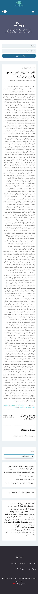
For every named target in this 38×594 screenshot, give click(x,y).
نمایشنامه (31, 533)
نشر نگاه (13, 530)
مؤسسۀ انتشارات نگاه (18, 522)
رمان (12, 511)
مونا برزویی (19, 530)
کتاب (7, 532)
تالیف (16, 405)
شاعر (19, 517)
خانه (35, 563)
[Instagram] (17, 557)
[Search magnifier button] (32, 456)
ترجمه (13, 405)
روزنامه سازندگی (23, 514)
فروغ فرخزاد (31, 522)
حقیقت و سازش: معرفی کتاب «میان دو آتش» (21, 492)
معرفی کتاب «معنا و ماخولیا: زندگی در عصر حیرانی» (20, 483)
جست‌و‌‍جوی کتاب (18, 56)
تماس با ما (14, 563)
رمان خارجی (31, 514)
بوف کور (16, 86)
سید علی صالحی (26, 517)
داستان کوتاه (17, 512)
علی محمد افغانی (19, 520)
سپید (32, 517)
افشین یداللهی (14, 504)
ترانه (26, 509)
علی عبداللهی (28, 407)
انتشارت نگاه (14, 507)
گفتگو (27, 535)
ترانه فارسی (21, 509)
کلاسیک (32, 535)
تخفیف (31, 509)
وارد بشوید (17, 436)
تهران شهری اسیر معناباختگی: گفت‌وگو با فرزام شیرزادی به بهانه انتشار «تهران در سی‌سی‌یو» (21, 467)
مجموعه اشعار (30, 525)
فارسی (7, 519)
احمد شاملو (30, 503)
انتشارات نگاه (21, 405)
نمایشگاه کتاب (22, 532)
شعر (15, 517)
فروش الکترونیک (31, 569)
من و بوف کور (20, 407)
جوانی (9, 405)
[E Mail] (21, 557)
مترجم (5, 522)
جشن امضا (31, 512)
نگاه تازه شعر (13, 533)
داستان (24, 511)
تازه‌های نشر (11, 30)
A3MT (14, 583)
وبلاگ (29, 563)
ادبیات (21, 503)
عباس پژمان (14, 133)
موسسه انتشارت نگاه (28, 530)
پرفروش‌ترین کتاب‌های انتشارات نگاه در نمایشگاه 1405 (19, 472)
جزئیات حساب (20, 569)
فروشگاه (22, 563)
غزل (12, 520)
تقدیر (11, 509)
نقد (16, 407)
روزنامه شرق (14, 514)
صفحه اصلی (27, 30)
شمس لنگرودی (29, 520)
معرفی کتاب (18, 525)
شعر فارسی (8, 517)
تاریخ (9, 506)
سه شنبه (7, 514)
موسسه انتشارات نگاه (25, 527)
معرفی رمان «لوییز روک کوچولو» (25, 479)
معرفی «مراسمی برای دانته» (26, 476)
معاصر (24, 525)
